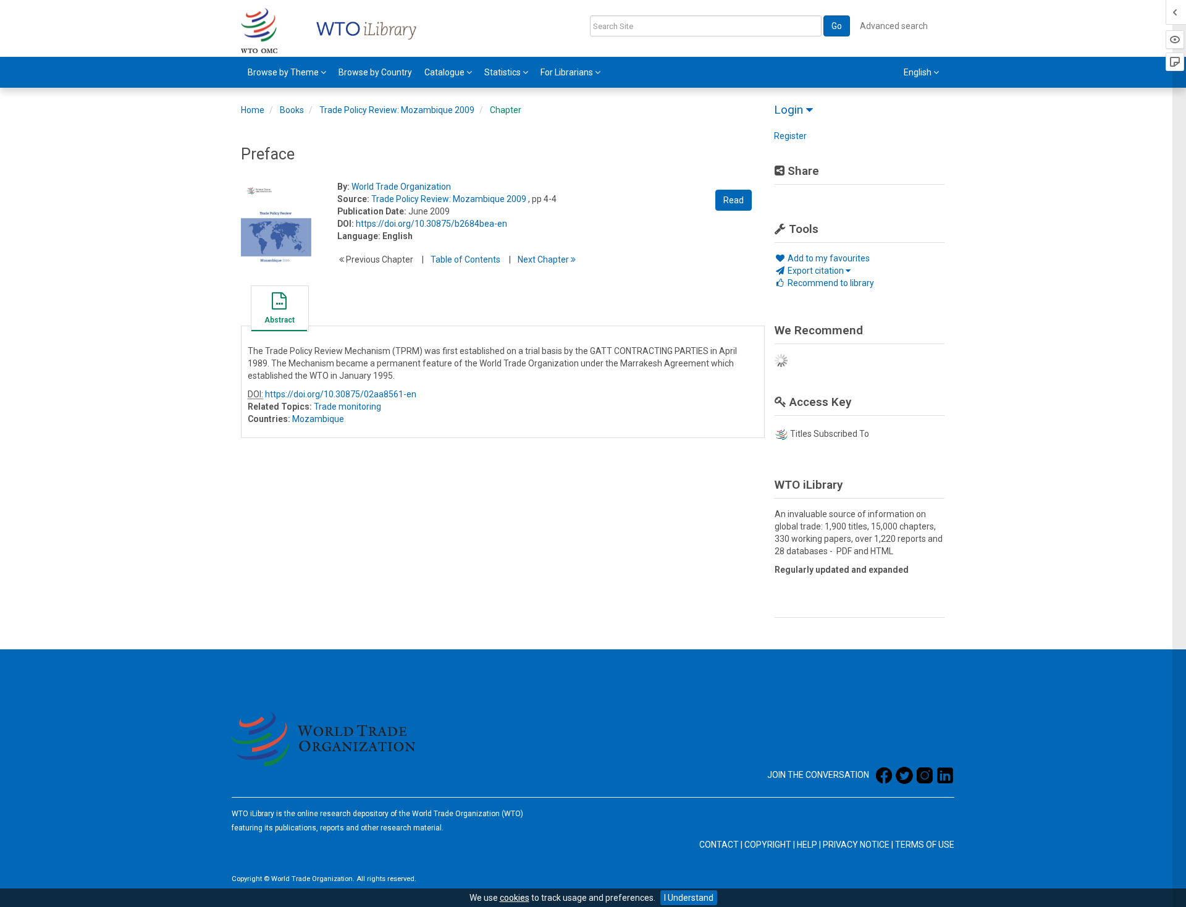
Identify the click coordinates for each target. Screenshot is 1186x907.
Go (836, 26)
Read (733, 200)
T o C (465, 259)
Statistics (503, 72)
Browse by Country (375, 72)
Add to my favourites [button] (828, 258)
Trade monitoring (347, 406)
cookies (514, 898)
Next (544, 259)
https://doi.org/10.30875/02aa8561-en (340, 394)
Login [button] (790, 110)
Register (790, 136)
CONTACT (719, 845)
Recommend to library (830, 283)
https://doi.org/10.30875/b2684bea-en (431, 224)
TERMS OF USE (924, 845)
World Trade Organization (401, 187)
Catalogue (445, 72)
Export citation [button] (816, 271)
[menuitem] (287, 72)
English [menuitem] (918, 72)
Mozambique (318, 419)
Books (292, 110)
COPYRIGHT (767, 845)
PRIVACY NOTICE (856, 845)
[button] (279, 310)
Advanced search (894, 26)
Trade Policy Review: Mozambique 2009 (396, 110)
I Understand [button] (688, 898)
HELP (807, 845)
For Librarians (567, 72)
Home (252, 110)
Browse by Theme (284, 72)
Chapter (505, 110)
